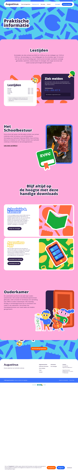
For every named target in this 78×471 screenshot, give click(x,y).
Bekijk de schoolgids (14, 228)
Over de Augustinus (25, 4)
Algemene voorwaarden (63, 380)
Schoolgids (57, 4)
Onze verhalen (42, 368)
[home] (12, 4)
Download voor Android (15, 259)
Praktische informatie (43, 366)
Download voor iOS (14, 263)
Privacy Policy (71, 380)
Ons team (43, 4)
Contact (49, 4)
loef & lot (25, 380)
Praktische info (35, 4)
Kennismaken (67, 4)
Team (40, 370)
